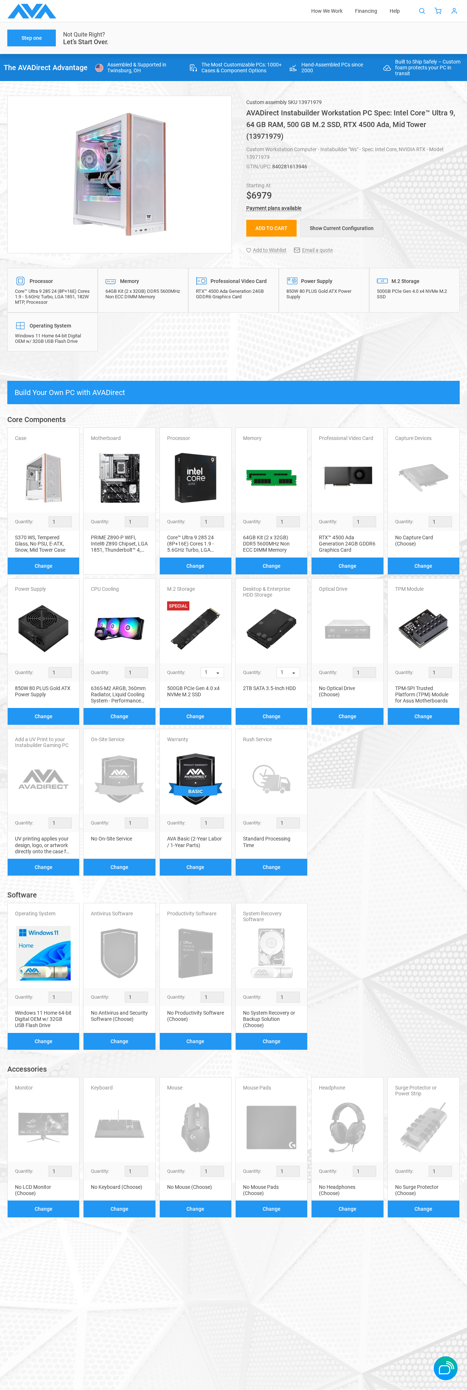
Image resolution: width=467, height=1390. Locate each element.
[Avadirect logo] (32, 11)
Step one (32, 38)
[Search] (422, 10)
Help (395, 11)
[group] (119, 174)
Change (44, 566)
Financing (366, 11)
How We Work (327, 11)
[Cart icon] (438, 10)
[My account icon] (454, 10)
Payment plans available (273, 208)
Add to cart (271, 228)
